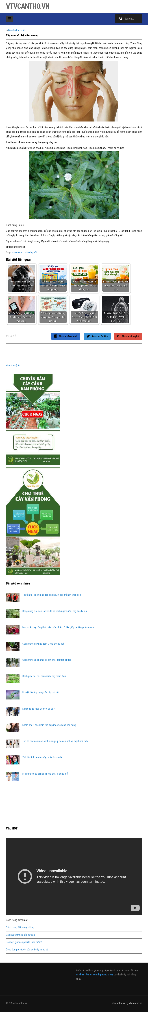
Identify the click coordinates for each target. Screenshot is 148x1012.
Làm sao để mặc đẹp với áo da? (38, 708)
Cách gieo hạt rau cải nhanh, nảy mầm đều (44, 676)
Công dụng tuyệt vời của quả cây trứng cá (27, 949)
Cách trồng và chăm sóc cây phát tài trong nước (46, 659)
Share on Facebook (68, 336)
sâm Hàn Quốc (13, 365)
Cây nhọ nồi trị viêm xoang (22, 35)
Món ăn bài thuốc (17, 30)
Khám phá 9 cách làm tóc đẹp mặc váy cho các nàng (49, 725)
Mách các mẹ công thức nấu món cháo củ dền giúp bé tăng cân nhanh (58, 627)
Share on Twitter (100, 336)
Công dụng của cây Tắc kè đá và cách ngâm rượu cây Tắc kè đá (54, 611)
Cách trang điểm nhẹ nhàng (20, 927)
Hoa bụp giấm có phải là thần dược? (24, 942)
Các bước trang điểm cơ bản (20, 934)
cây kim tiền (82, 974)
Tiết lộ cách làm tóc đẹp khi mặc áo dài (42, 757)
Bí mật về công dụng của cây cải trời (40, 692)
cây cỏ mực (18, 252)
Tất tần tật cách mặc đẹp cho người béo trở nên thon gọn (51, 594)
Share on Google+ (130, 336)
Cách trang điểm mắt (17, 920)
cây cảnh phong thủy (101, 974)
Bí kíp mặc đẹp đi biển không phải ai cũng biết (45, 773)
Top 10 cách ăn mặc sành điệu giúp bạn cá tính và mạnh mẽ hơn (55, 741)
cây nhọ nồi (31, 252)
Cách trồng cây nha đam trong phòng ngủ (43, 643)
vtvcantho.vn (27, 6)
